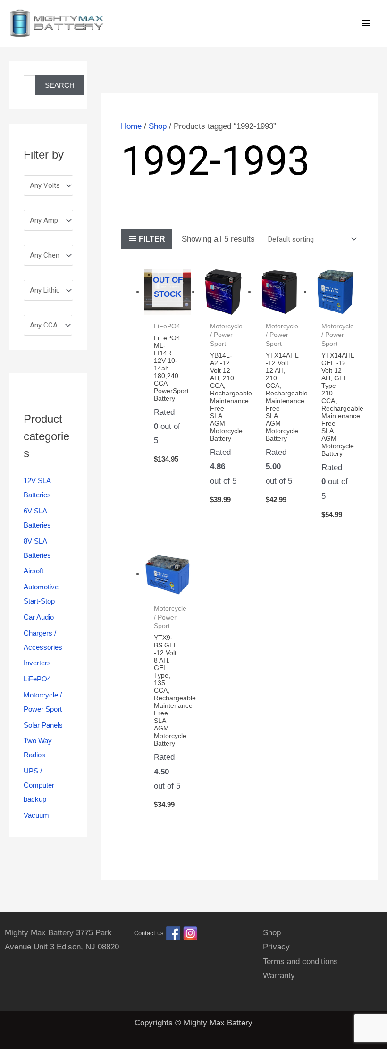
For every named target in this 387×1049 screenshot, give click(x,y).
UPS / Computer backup (39, 785)
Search (60, 85)
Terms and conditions (300, 961)
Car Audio (39, 617)
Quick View (168, 306)
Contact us (149, 933)
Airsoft (33, 571)
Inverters (37, 663)
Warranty (279, 975)
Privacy (276, 946)
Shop (158, 126)
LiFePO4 (37, 679)
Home (131, 126)
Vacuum (36, 815)
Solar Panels (43, 725)
